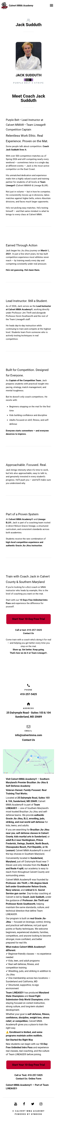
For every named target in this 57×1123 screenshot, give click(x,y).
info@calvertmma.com (28, 735)
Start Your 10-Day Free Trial (28, 619)
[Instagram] (41, 1104)
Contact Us (28, 633)
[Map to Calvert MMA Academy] (28, 761)
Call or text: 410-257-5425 (28, 630)
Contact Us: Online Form (28, 1078)
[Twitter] (33, 1104)
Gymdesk (36, 1114)
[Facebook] (24, 1104)
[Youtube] (16, 1104)
